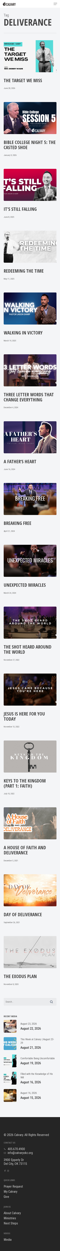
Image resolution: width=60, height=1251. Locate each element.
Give (6, 1197)
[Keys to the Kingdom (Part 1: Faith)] (30, 757)
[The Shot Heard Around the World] (30, 623)
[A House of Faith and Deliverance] (30, 823)
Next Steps (11, 1223)
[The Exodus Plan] (30, 952)
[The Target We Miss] (30, 56)
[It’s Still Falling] (30, 185)
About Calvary (12, 1213)
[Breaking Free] (30, 499)
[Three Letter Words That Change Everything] (30, 370)
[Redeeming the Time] (30, 247)
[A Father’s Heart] (30, 437)
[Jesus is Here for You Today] (30, 690)
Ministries (10, 1218)
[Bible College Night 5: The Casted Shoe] (30, 118)
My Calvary (10, 1191)
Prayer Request (13, 1186)
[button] (55, 3)
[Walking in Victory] (30, 308)
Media (8, 1240)
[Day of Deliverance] (30, 890)
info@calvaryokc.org (20, 1153)
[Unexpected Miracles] (30, 561)
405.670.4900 (16, 1149)
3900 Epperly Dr (14, 1160)
